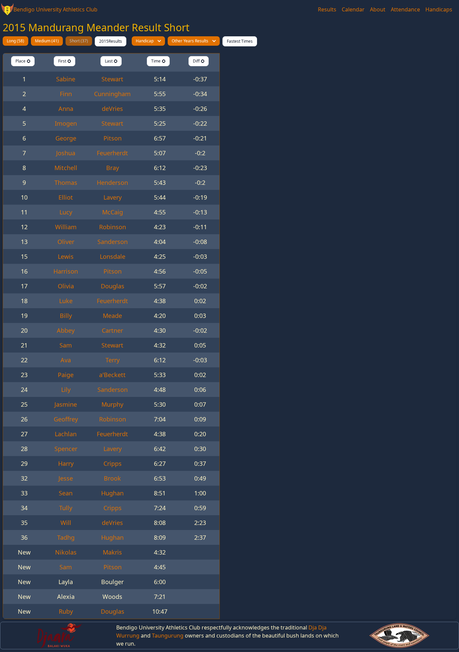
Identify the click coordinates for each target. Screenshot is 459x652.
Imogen (66, 123)
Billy (66, 316)
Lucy (65, 212)
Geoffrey (66, 419)
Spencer (65, 449)
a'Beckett (112, 375)
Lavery (112, 197)
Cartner (112, 330)
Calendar (353, 9)
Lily (66, 389)
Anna (65, 109)
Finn (66, 94)
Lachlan (66, 434)
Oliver (65, 242)
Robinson (112, 227)
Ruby (66, 611)
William (66, 227)
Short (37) (79, 41)
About (377, 9)
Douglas (112, 286)
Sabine (65, 79)
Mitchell (65, 168)
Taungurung (167, 635)
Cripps (112, 463)
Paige (66, 375)
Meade (112, 316)
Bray (112, 168)
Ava (65, 360)
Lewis (66, 256)
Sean (66, 493)
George (65, 138)
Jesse (65, 478)
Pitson (112, 138)
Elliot (65, 197)
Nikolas (66, 552)
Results (327, 9)
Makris (112, 552)
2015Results (110, 41)
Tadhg (66, 537)
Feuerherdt (112, 153)
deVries (112, 109)
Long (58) (15, 41)
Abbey (66, 330)
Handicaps (438, 9)
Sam (65, 345)
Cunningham (112, 94)
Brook (112, 478)
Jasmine (65, 404)
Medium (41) (47, 41)
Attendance (405, 9)
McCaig (112, 212)
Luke (66, 301)
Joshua (65, 153)
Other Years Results (190, 41)
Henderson (112, 182)
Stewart (112, 79)
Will (65, 523)
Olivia (66, 286)
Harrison (65, 271)
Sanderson (112, 242)
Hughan (112, 493)
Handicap (145, 41)
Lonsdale (112, 256)
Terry (113, 360)
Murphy (112, 404)
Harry (66, 463)
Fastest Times (240, 41)
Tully (65, 508)
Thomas (65, 182)
